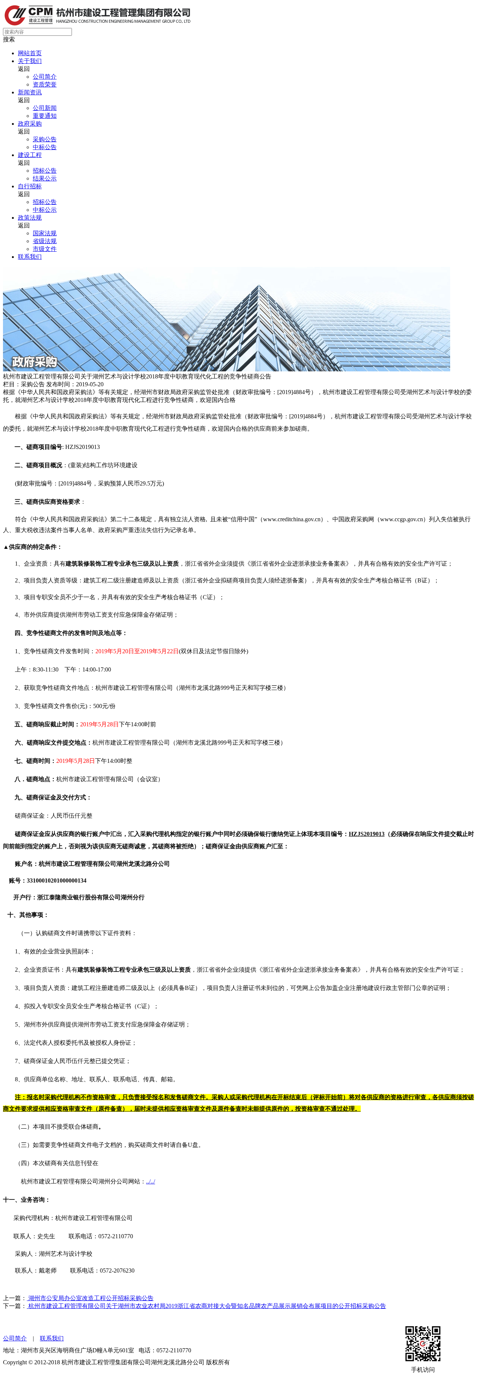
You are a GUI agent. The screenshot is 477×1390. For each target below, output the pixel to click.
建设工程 (30, 155)
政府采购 (30, 123)
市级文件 (45, 249)
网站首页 (30, 53)
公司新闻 (45, 108)
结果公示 (45, 178)
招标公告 (45, 170)
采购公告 (45, 139)
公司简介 (45, 76)
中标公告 (45, 147)
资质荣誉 (45, 84)
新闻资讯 (30, 92)
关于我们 (30, 61)
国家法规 (45, 233)
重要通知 (45, 116)
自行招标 (30, 186)
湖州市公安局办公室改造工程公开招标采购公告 (90, 1298)
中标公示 (45, 210)
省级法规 (45, 241)
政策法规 (30, 217)
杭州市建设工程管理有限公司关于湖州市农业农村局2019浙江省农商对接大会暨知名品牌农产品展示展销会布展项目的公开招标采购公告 (206, 1306)
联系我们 (30, 257)
